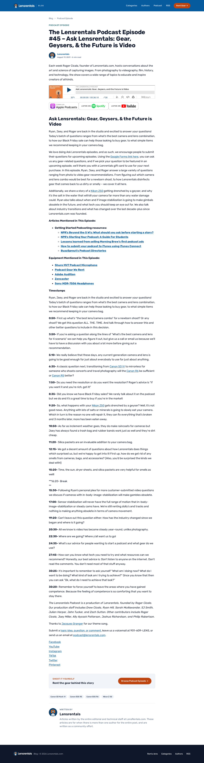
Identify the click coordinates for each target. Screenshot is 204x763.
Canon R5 (58, 375)
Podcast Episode (65, 18)
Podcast (158, 5)
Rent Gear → (182, 5)
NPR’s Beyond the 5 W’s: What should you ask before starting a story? (107, 232)
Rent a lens (152, 754)
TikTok (52, 655)
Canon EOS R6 (92, 697)
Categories (131, 5)
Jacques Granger (72, 623)
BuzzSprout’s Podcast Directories (83, 250)
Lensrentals (63, 54)
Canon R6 (132, 371)
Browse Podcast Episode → (134, 681)
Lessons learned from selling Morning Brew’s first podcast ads (102, 241)
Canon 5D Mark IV (58, 697)
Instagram (55, 651)
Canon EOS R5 (76, 697)
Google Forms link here (124, 156)
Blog (51, 18)
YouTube (54, 646)
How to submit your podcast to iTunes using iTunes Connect (101, 246)
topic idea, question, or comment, (81, 630)
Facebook (55, 642)
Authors (145, 5)
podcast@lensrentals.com (89, 635)
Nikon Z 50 (107, 697)
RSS (168, 5)
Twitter (53, 660)
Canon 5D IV (117, 366)
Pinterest (54, 664)
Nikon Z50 (97, 191)
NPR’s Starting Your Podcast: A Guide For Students (94, 237)
